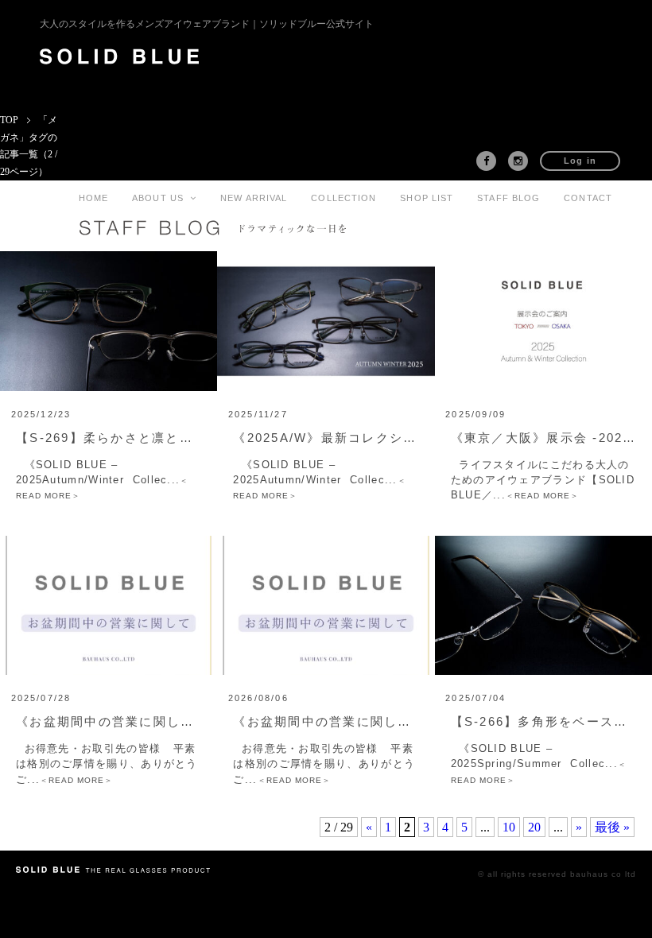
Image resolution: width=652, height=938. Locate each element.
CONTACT (588, 198)
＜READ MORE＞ (542, 495)
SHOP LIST (426, 198)
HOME (93, 198)
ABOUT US (161, 198)
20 (534, 827)
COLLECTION (343, 198)
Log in (580, 160)
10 (509, 827)
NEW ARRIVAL (253, 198)
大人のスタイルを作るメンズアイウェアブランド (207, 23)
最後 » (612, 827)
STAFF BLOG (508, 198)
